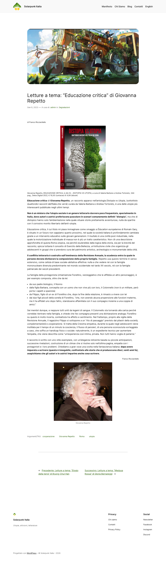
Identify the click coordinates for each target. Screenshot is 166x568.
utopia (92, 436)
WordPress (31, 553)
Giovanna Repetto (67, 436)
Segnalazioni (64, 107)
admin (53, 107)
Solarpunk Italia (33, 6)
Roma (81, 436)
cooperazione (48, 436)
